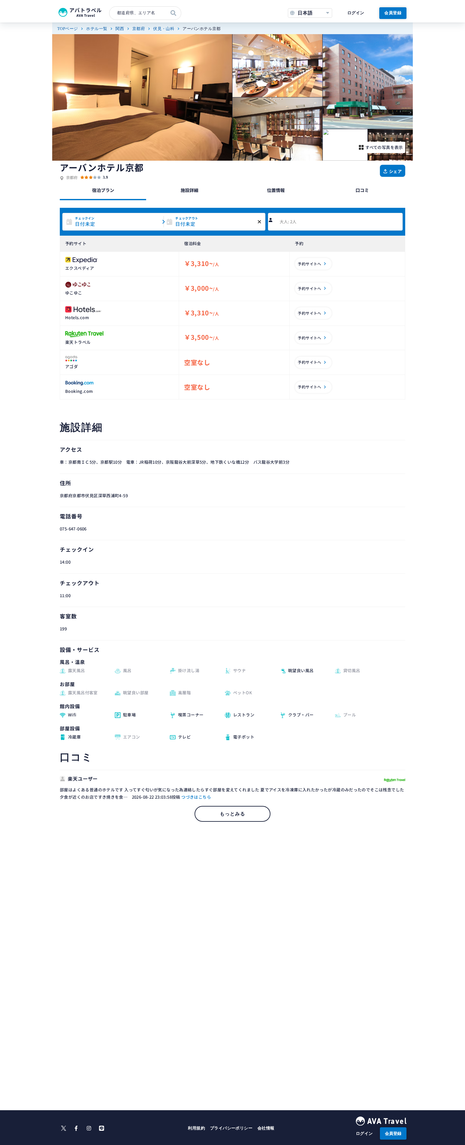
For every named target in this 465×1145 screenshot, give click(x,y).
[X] (64, 1128)
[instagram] (89, 1128)
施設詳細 (189, 190)
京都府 (138, 28)
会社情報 (266, 1128)
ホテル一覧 (96, 28)
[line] (101, 1128)
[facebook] (76, 1128)
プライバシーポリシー (231, 1128)
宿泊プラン (103, 190)
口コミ (362, 190)
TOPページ (67, 28)
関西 (119, 28)
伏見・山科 (163, 28)
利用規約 (196, 1128)
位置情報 (276, 190)
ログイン (355, 12)
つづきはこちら (196, 797)
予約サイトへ (309, 263)
